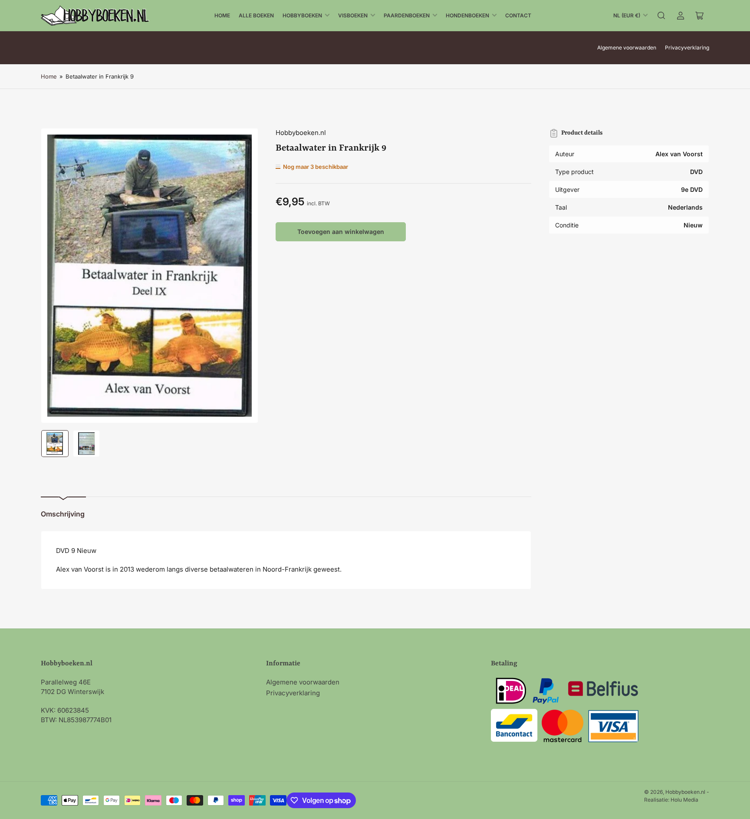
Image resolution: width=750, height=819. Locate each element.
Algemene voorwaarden (626, 47)
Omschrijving (63, 514)
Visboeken (353, 15)
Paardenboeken (407, 15)
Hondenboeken (467, 15)
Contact (518, 15)
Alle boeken (256, 15)
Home (222, 15)
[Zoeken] (661, 15)
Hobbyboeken (302, 15)
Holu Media (684, 799)
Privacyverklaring (687, 47)
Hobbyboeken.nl (301, 132)
